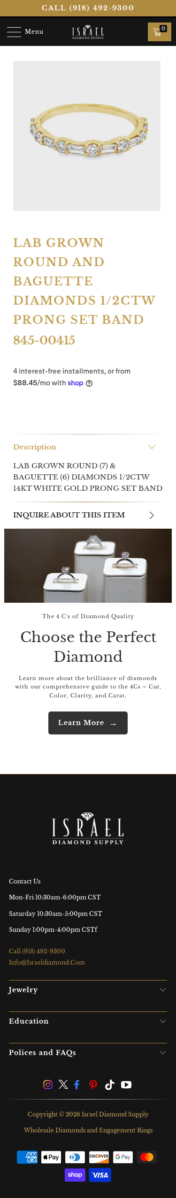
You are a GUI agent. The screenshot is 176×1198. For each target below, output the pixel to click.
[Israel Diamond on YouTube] (126, 1085)
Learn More (81, 723)
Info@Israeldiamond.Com (47, 962)
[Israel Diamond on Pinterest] (94, 1085)
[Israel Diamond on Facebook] (78, 1085)
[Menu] (10, 31)
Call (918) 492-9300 (88, 8)
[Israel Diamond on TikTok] (110, 1085)
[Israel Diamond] (88, 32)
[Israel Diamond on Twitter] (63, 1085)
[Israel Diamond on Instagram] (48, 1085)
